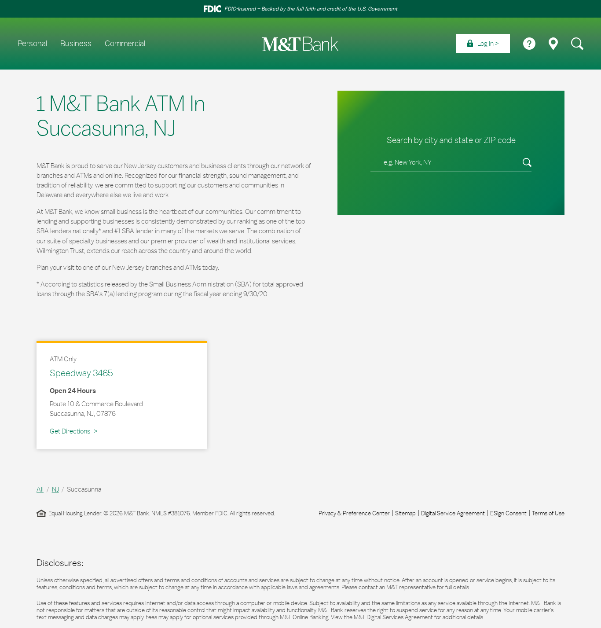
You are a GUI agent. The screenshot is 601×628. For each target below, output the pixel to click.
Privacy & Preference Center (354, 513)
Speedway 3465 (81, 372)
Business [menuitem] (76, 43)
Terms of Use (548, 513)
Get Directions (73, 430)
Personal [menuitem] (32, 43)
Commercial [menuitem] (125, 43)
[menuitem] (483, 43)
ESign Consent (508, 513)
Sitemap (405, 513)
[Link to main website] (300, 44)
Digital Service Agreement (453, 513)
